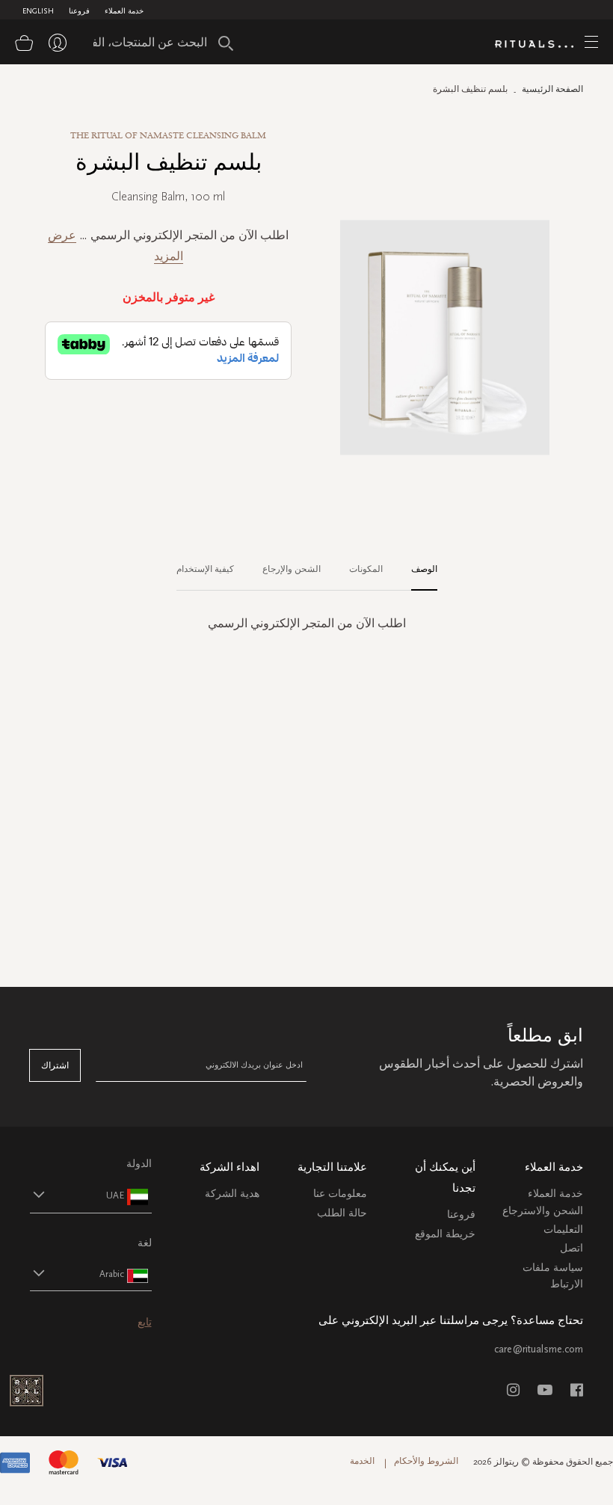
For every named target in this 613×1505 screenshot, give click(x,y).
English (38, 11)
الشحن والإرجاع (291, 569)
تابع (145, 1322)
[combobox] (158, 42)
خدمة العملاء (124, 11)
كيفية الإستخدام (205, 569)
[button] (77, 1195)
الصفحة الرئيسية (552, 89)
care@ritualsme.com (538, 1349)
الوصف (424, 569)
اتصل (571, 1248)
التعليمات (563, 1229)
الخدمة (362, 1461)
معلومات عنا (340, 1193)
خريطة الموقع (445, 1234)
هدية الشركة (232, 1193)
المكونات (366, 569)
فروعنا (79, 11)
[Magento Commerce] (540, 44)
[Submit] (225, 43)
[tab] (416, 570)
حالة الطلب (342, 1213)
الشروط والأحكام (426, 1461)
